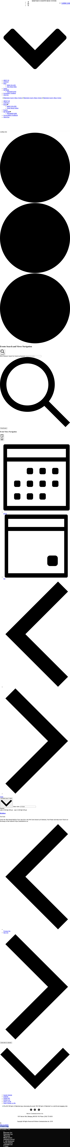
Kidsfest (3, 813)
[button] (4, 1126)
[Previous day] (36, 687)
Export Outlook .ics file (9, 1103)
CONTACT (6, 82)
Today (1, 797)
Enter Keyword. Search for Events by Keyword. (13, 356)
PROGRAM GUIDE (11, 92)
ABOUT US (6, 80)
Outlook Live (6, 1100)
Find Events (4, 428)
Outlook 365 (6, 1098)
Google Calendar (7, 1095)
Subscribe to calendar (6, 1042)
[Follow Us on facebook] (31, 1110)
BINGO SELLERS (11, 85)
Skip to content (4, 1125)
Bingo (4, 83)
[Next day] (36, 794)
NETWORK (6, 90)
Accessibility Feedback (9, 93)
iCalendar (5, 1097)
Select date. (16, 806)
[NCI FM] (30, 98)
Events (5, 88)
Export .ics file (7, 1101)
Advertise (6, 95)
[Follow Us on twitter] (39, 1110)
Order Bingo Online (12, 87)
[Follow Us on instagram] (35, 1110)
